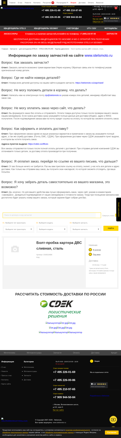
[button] (113, 419)
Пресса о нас (6, 375)
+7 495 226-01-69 (51, 10)
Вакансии (99, 3)
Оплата (91, 3)
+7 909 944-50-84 (72, 17)
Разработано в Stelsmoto (99, 396)
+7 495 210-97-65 (72, 10)
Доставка (82, 3)
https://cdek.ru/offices (38, 144)
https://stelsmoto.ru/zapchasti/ (89, 83)
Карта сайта (6, 384)
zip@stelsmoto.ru (53, 95)
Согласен (111, 432)
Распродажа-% (62, 3)
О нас (20, 3)
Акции (97, 361)
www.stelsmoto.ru (98, 55)
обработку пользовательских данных (59, 432)
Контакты (37, 3)
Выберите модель (46, 229)
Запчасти (57, 353)
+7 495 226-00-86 (51, 17)
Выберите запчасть (80, 229)
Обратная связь (99, 22)
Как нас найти (98, 19)
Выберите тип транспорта (16, 229)
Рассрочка (48, 3)
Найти (111, 228)
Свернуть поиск (108, 216)
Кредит (114, 353)
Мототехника (9, 353)
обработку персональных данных (15, 432)
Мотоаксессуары (34, 353)
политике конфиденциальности (78, 430)
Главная (12, 3)
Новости (28, 3)
